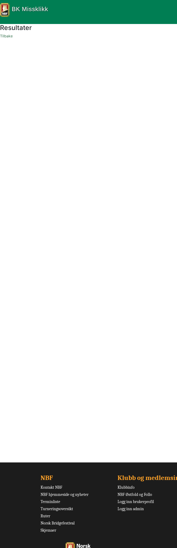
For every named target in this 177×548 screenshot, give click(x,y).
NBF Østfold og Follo (135, 494)
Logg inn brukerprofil (136, 501)
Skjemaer (48, 530)
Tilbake (6, 36)
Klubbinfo (126, 487)
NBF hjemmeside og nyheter (64, 494)
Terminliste (50, 501)
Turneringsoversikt (57, 508)
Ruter (45, 516)
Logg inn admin (131, 508)
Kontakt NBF (51, 487)
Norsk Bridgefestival (58, 523)
